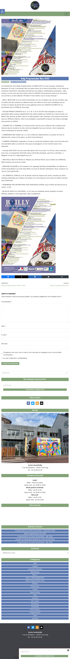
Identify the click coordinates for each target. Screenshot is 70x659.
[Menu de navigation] (66, 13)
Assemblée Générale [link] (35, 569)
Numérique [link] (35, 604)
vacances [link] (35, 618)
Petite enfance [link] (35, 610)
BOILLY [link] (35, 575)
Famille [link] (35, 589)
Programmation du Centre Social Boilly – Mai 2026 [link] (35, 536)
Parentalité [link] (35, 607)
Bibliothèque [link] (35, 572)
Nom (3, 326)
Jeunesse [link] (35, 598)
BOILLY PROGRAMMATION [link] (18, 82)
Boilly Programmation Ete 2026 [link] (35, 533)
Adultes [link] (35, 566)
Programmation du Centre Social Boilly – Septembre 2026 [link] (35, 531)
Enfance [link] (35, 584)
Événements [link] (35, 586)
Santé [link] (35, 615)
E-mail (4, 335)
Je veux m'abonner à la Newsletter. (15, 358)
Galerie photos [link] (35, 592)
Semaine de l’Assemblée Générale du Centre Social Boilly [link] (35, 539)
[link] (2, 11)
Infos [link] (35, 595)
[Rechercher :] (35, 372)
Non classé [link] (35, 601)
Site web (4, 344)
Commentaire (6, 302)
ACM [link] (35, 563)
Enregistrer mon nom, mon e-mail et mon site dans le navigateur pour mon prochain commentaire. (32, 353)
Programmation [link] (35, 612)
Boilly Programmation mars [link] (35, 581)
